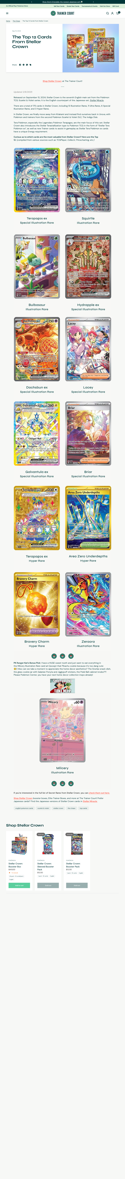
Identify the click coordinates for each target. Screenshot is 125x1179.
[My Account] (112, 13)
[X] (23, 64)
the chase (71, 808)
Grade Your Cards (73, 6)
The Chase (16, 21)
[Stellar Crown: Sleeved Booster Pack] (48, 844)
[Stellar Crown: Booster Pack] (77, 844)
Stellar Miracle (97, 100)
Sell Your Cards (59, 6)
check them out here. (99, 793)
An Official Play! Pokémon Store (17, 6)
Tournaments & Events (89, 6)
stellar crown (58, 808)
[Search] (107, 13)
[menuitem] (60, 6)
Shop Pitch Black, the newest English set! (62, 2)
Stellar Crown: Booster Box (16, 865)
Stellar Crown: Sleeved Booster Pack (45, 866)
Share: (14, 65)
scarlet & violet (43, 808)
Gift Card (115, 6)
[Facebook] (20, 64)
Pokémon (12, 860)
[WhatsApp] (27, 64)
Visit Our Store (105, 6)
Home (8, 21)
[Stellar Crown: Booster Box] (19, 844)
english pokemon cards (24, 808)
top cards (83, 808)
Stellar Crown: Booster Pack (73, 865)
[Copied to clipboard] (30, 64)
